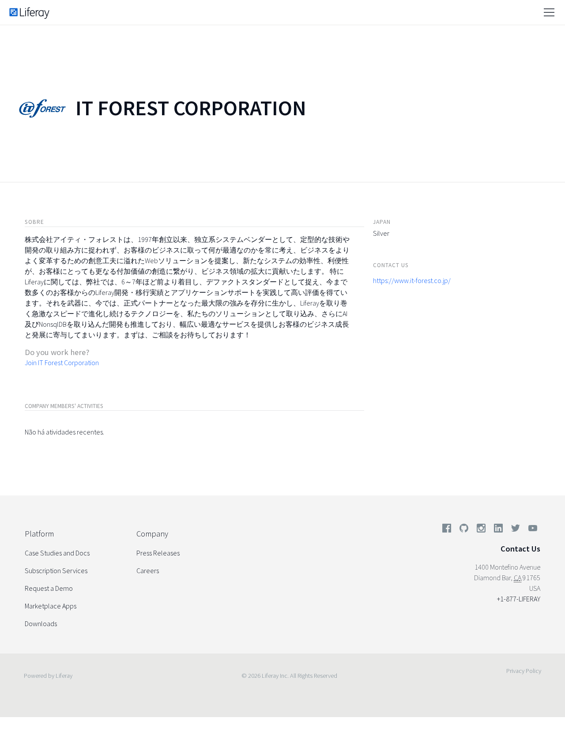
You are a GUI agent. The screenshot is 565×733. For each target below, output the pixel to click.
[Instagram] (481, 530)
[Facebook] (447, 530)
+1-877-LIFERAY (518, 598)
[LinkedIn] (498, 530)
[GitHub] (464, 530)
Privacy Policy (523, 671)
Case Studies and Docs (57, 552)
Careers (147, 570)
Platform (39, 534)
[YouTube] (531, 530)
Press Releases (158, 552)
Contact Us (520, 549)
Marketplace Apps (50, 605)
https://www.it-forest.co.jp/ (412, 280)
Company (152, 534)
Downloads (41, 623)
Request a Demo (49, 588)
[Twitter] (516, 530)
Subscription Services (56, 570)
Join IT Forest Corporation (62, 362)
